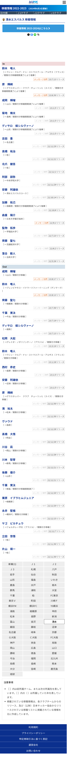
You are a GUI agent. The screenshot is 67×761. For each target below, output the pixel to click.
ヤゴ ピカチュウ (12, 523)
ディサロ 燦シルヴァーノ (18, 126)
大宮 (54, 590)
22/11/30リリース (56, 543)
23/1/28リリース (56, 362)
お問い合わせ (33, 750)
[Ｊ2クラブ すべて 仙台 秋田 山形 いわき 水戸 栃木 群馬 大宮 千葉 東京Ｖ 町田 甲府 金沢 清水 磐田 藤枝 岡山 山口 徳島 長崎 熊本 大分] (41, 12)
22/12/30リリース (56, 403)
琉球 (12, 674)
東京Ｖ (12, 600)
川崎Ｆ (54, 600)
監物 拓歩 (8, 228)
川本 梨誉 (8, 459)
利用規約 (33, 727)
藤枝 (33, 627)
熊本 (54, 663)
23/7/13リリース (56, 79)
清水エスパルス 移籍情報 (21, 19)
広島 (33, 647)
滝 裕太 (7, 408)
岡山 (12, 647)
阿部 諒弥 (8, 177)
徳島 (33, 653)
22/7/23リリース (56, 235)
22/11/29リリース (56, 184)
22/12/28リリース (56, 429)
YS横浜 (54, 606)
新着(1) (12, 564)
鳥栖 (12, 663)
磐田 (12, 627)
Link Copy (38, 35)
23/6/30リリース (56, 95)
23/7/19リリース (56, 320)
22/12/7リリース (56, 531)
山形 (12, 579)
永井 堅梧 (8, 510)
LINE (35, 35)
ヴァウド (7, 421)
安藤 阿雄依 (10, 189)
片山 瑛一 (8, 549)
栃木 (54, 585)
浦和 (33, 590)
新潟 (54, 616)
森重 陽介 (8, 215)
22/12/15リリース (56, 518)
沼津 (54, 627)
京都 (54, 632)
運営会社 (33, 744)
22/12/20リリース (56, 492)
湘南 (12, 611)
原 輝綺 (7, 84)
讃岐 (12, 653)
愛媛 (54, 653)
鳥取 (54, 642)
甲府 (54, 611)
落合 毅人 (8, 253)
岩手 (12, 574)
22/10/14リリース (56, 197)
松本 (12, 616)
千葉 (12, 595)
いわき (54, 579)
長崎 (33, 663)
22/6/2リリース (57, 248)
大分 (12, 668)
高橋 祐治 (8, 151)
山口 (54, 647)
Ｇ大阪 (12, 637)
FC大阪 (54, 637)
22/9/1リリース (57, 222)
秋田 (54, 574)
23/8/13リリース (56, 294)
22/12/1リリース (56, 171)
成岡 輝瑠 (8, 100)
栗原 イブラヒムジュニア (18, 498)
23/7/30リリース (56, 307)
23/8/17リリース (56, 279)
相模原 (33, 611)
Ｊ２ (54, 564)
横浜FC (33, 606)
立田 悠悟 (8, 536)
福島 (33, 579)
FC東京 (54, 595)
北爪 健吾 (8, 164)
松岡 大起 (8, 338)
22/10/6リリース (56, 210)
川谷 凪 (7, 447)
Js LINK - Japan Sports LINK (33, 2)
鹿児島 (54, 668)
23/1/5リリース (57, 107)
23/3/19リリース (56, 346)
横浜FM (12, 606)
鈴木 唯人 (8, 68)
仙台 (33, 574)
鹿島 (12, 585)
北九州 (54, 658)
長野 (33, 616)
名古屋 (12, 632)
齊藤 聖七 (8, 240)
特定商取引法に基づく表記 (33, 738)
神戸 (12, 642)
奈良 (33, 642)
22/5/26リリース (56, 261)
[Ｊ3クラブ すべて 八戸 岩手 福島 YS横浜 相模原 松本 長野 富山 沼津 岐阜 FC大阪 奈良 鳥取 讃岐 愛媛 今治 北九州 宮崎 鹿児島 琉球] (58, 12)
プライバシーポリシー (33, 733)
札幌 (33, 569)
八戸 (54, 569)
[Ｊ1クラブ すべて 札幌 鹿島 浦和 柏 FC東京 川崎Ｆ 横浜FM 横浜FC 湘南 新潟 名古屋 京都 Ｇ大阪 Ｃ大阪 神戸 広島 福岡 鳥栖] (25, 12)
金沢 (33, 621)
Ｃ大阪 (33, 637)
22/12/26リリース (56, 441)
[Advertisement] (34, 48)
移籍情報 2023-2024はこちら (32, 28)
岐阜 (33, 632)
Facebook (32, 35)
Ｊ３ (12, 569)
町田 (33, 600)
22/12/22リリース (56, 159)
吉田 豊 (7, 138)
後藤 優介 (8, 472)
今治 (12, 658)
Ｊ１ (33, 564)
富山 (12, 621)
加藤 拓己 (8, 202)
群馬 (12, 590)
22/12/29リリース (56, 146)
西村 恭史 (8, 367)
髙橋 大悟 (8, 434)
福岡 (33, 658)
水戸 (33, 585)
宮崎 (33, 668)
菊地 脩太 (8, 113)
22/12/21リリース (56, 467)
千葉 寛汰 (8, 313)
